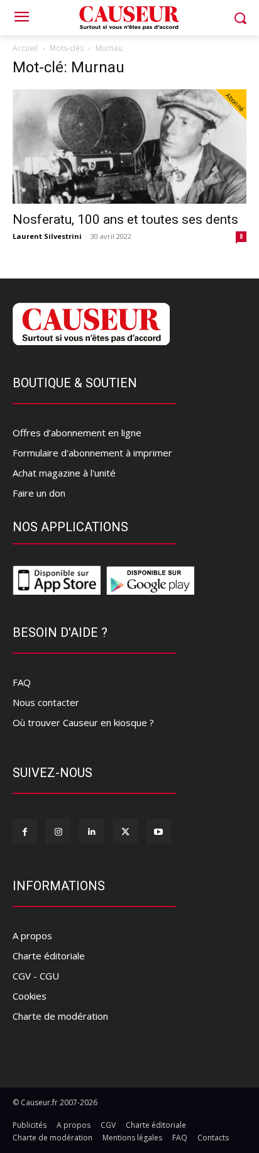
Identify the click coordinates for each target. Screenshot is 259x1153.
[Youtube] (158, 831)
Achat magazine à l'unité (64, 472)
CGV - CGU (36, 975)
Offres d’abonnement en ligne (77, 432)
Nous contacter (46, 702)
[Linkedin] (91, 831)
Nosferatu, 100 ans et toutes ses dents (125, 219)
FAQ (22, 682)
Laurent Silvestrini (47, 236)
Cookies (30, 996)
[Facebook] (25, 831)
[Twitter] (125, 831)
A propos (32, 935)
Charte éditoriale (49, 955)
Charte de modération (60, 1016)
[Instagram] (58, 831)
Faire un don (39, 493)
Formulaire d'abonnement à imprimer (92, 452)
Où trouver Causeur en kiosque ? (83, 722)
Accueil (25, 48)
